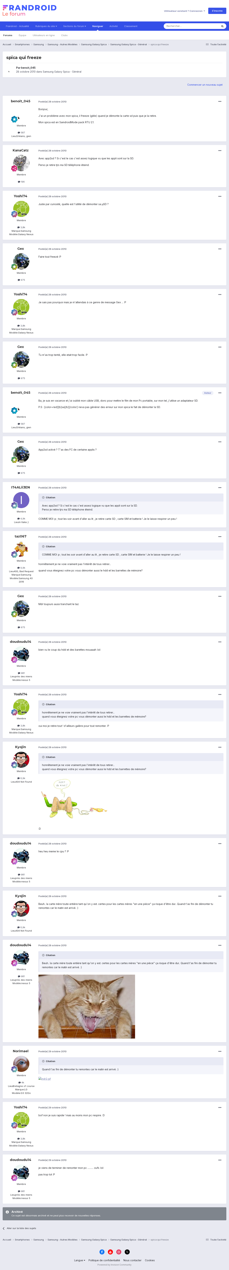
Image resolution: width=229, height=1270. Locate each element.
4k (22, 1082)
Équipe (22, 35)
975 (22, 279)
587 (22, 132)
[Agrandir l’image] (74, 800)
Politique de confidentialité (104, 1260)
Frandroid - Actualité (17, 26)
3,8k (22, 227)
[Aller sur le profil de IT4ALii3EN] (21, 500)
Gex (20, 249)
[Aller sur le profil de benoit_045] (10, 70)
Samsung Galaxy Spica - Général (62, 71)
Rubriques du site (45, 26)
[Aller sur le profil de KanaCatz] (21, 163)
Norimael (20, 1051)
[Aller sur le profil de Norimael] (21, 1064)
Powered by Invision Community (114, 1264)
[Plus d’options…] (219, 101)
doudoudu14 (20, 642)
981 (22, 673)
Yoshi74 (20, 196)
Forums (7, 35)
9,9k (22, 567)
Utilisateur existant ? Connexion (184, 10)
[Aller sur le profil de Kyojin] (21, 760)
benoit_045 (28, 67)
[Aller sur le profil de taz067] (21, 549)
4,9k (22, 518)
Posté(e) (52, 101)
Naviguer (97, 26)
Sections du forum (74, 26)
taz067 (20, 536)
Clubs (64, 35)
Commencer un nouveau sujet (205, 84)
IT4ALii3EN (20, 487)
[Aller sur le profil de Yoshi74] (21, 209)
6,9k (22, 778)
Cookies (150, 1260)
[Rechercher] (222, 26)
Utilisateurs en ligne (44, 35)
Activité (113, 26)
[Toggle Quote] (43, 497)
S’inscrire (217, 10)
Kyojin (20, 747)
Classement (130, 26)
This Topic (208, 26)
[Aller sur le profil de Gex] (21, 261)
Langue (79, 1260)
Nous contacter (132, 1260)
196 (22, 181)
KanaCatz (21, 150)
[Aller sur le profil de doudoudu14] (21, 654)
